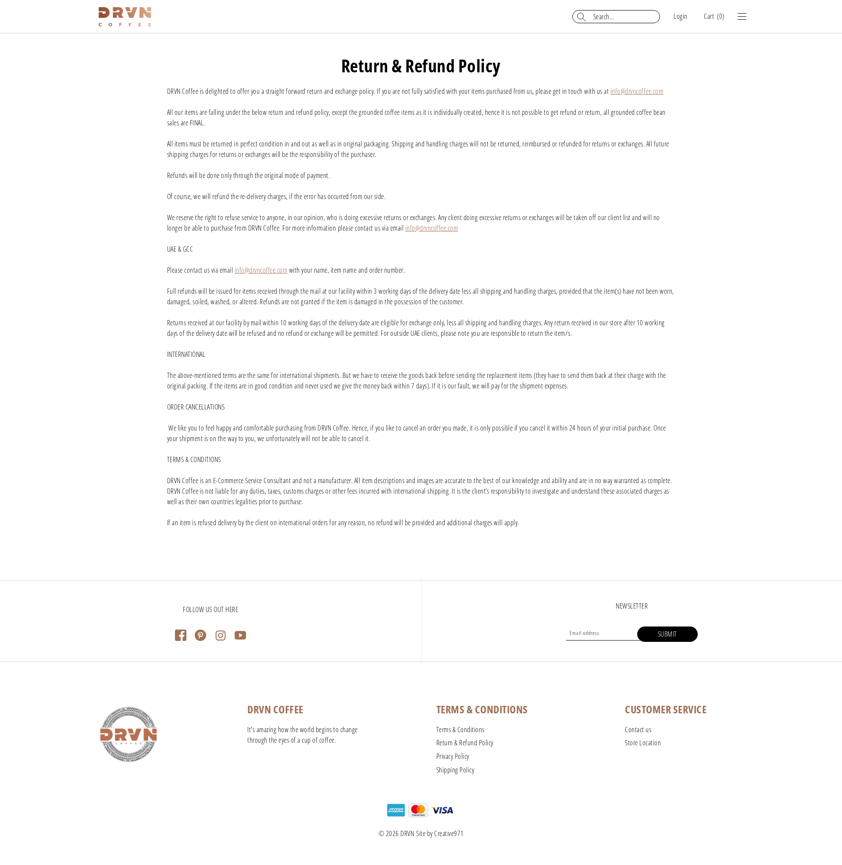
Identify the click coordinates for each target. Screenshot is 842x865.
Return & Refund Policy (464, 743)
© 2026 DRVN (396, 833)
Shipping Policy (455, 770)
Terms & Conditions (460, 729)
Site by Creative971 (440, 833)
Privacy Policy (452, 756)
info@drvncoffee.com (637, 91)
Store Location (643, 743)
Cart (714, 16)
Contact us (638, 729)
